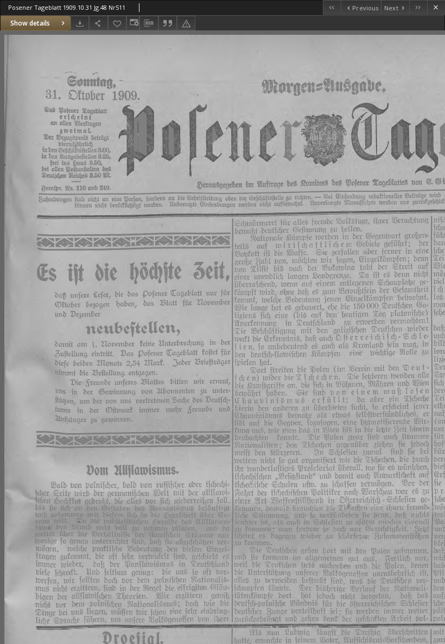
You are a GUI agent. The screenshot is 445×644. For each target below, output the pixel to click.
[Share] (98, 23)
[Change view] (132, 23)
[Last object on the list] (418, 7)
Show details (30, 23)
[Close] (436, 7)
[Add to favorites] (117, 23)
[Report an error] (186, 23)
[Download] (80, 23)
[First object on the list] (332, 7)
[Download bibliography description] (148, 23)
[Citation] (167, 23)
